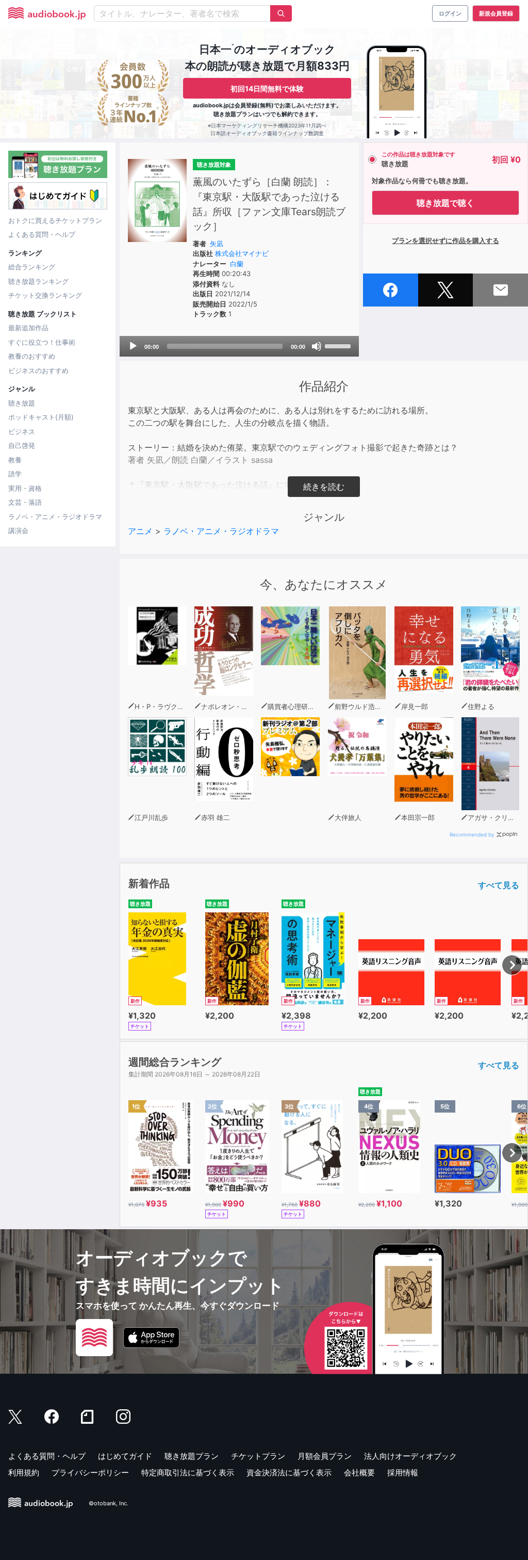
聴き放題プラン (191, 1456)
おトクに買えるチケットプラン (55, 220)
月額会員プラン (325, 1456)
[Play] (133, 346)
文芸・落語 (25, 502)
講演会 (18, 530)
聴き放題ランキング (38, 281)
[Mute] (316, 346)
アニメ (140, 531)
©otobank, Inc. (108, 1503)
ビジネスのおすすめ (38, 370)
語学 (15, 474)
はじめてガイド (125, 1456)
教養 (15, 460)
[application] (239, 346)
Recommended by (472, 834)
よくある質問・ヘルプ (41, 234)
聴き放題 (21, 403)
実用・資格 (25, 488)
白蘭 (236, 264)
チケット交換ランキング (45, 295)
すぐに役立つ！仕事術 (41, 342)
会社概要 (359, 1472)
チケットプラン (258, 1456)
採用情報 (402, 1472)
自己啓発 (21, 445)
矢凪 (216, 243)
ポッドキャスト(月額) (41, 417)
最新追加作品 (28, 328)
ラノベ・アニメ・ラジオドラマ (55, 516)
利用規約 (23, 1472)
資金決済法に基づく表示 (289, 1472)
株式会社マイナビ (242, 253)
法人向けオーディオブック (410, 1456)
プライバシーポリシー (90, 1472)
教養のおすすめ (31, 356)
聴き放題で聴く (445, 203)
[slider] (339, 345)
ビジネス (21, 431)
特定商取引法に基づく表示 (187, 1472)
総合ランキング (31, 267)
